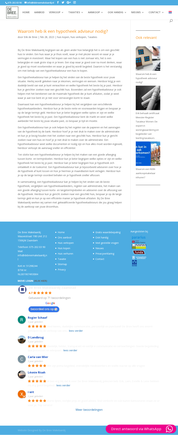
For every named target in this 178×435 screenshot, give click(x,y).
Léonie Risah (36, 372)
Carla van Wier (38, 357)
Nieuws (99, 248)
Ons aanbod (64, 237)
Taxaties (92, 37)
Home (61, 232)
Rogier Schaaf (37, 318)
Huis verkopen (66, 242)
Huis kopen (64, 248)
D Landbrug (36, 337)
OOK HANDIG (115, 12)
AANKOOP (94, 12)
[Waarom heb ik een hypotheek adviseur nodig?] (148, 59)
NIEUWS (136, 12)
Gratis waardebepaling (107, 232)
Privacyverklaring (104, 253)
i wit (31, 392)
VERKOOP (54, 12)
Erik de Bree (30, 37)
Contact (99, 259)
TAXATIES (74, 12)
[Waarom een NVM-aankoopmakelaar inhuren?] (148, 154)
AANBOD (39, 12)
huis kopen (63, 37)
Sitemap (62, 264)
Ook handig (101, 237)
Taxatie (62, 259)
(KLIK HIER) (40, 280)
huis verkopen (78, 37)
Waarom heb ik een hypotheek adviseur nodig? (146, 78)
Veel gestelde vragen (107, 242)
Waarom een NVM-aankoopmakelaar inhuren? (146, 173)
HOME (26, 12)
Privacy (62, 269)
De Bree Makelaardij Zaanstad (52, 288)
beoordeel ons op (42, 309)
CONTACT (155, 12)
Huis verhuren (65, 253)
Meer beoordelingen (89, 410)
